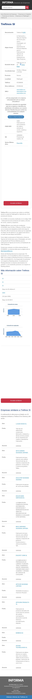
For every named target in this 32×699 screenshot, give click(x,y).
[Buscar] (27, 7)
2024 (3, 292)
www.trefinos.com (21, 91)
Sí (2, 278)
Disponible (19, 143)
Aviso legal (16, 690)
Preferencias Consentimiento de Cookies (16, 693)
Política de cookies (16, 691)
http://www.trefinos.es (6, 251)
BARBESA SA (19, 633)
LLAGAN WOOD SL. (21, 424)
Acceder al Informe (16, 203)
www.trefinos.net (21, 93)
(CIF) (24, 32)
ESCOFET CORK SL (21, 555)
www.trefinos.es (21, 89)
